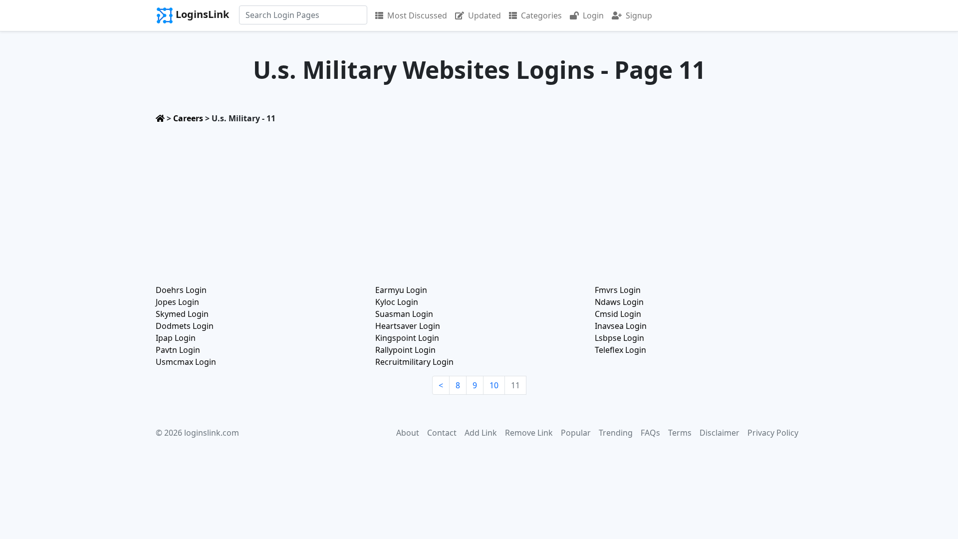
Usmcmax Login (186, 361)
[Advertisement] (479, 201)
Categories (541, 15)
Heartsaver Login (407, 325)
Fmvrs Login (618, 289)
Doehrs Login (181, 289)
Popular (576, 432)
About (407, 432)
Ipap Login (176, 337)
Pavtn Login (178, 349)
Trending (616, 432)
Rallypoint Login (405, 349)
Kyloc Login (396, 301)
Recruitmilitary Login (414, 361)
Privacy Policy (772, 432)
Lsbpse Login (619, 337)
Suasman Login (404, 313)
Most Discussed (417, 15)
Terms (680, 432)
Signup (639, 15)
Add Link (481, 432)
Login (593, 15)
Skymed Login (182, 313)
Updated (484, 15)
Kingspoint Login (407, 337)
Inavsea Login (621, 325)
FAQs (650, 432)
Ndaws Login (619, 301)
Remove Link (529, 432)
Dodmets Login (185, 325)
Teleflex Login (620, 349)
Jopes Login (177, 301)
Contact (442, 432)
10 (493, 385)
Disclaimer (719, 432)
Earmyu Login (401, 289)
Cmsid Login (618, 313)
